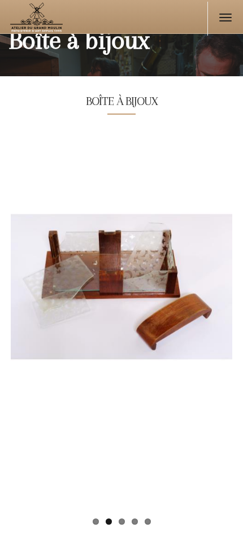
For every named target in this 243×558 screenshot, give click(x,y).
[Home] (57, 20)
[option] (121, 343)
